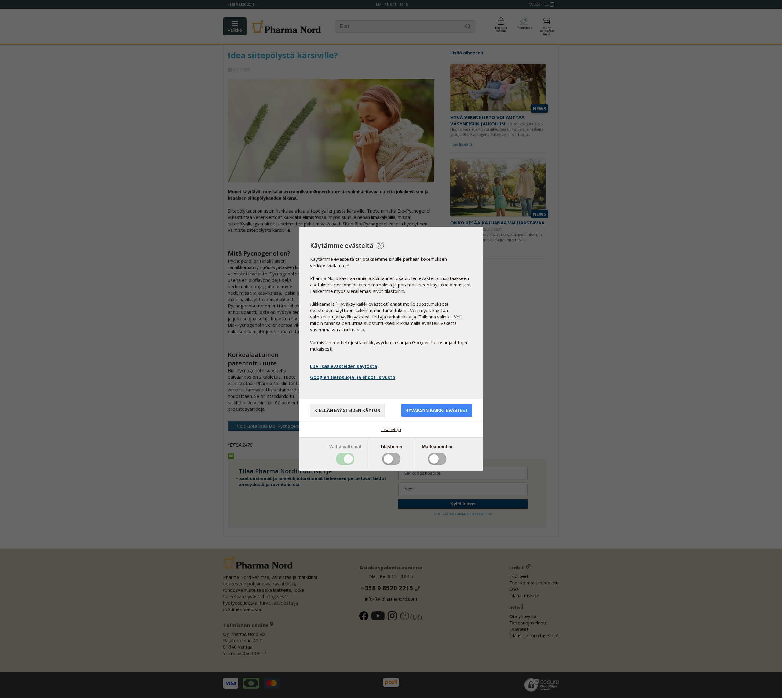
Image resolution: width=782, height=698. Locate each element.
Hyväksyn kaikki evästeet (436, 410)
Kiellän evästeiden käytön (347, 410)
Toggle (345, 459)
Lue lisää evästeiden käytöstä (343, 366)
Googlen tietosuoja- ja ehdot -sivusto (352, 377)
